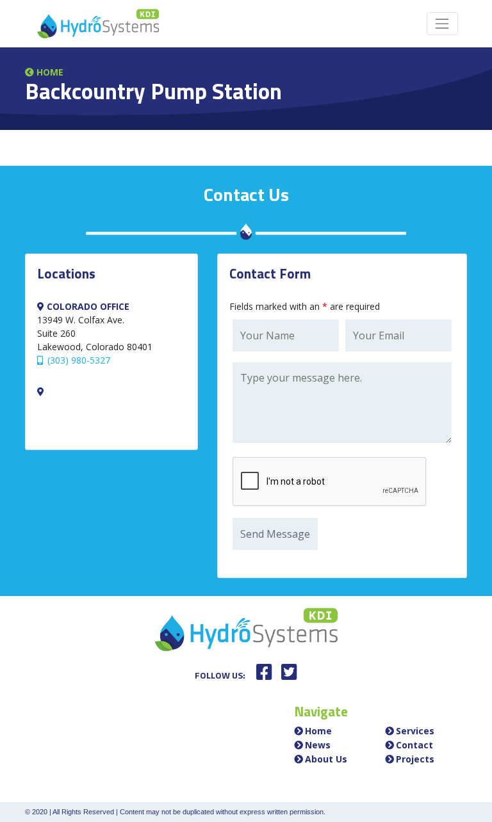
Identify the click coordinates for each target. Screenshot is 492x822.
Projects (415, 759)
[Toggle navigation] (442, 23)
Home (48, 72)
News (318, 745)
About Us (326, 759)
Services (415, 731)
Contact (414, 745)
